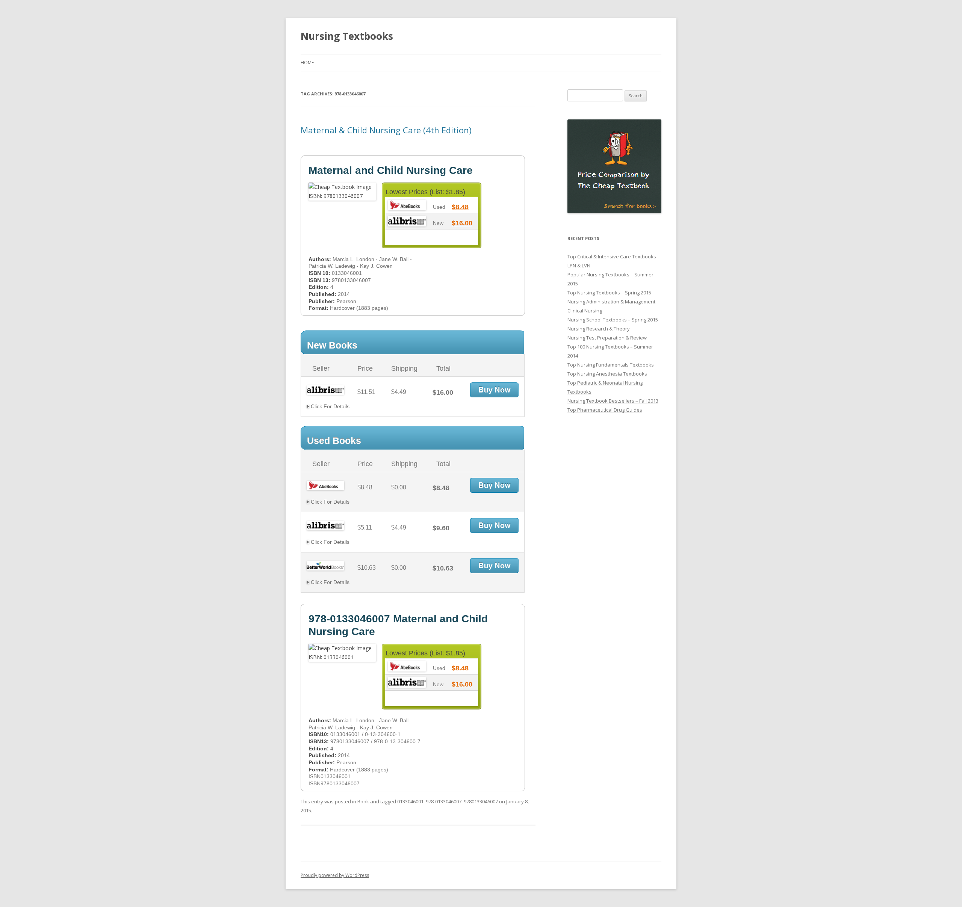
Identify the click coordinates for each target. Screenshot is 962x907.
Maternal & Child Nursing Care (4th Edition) (386, 130)
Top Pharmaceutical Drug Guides (604, 409)
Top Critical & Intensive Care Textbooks (611, 256)
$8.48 (460, 207)
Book (363, 801)
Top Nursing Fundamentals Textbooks (610, 364)
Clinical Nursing (584, 310)
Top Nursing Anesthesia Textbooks (607, 373)
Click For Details (329, 406)
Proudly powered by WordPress (335, 875)
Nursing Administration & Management (611, 301)
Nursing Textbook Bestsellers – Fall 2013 (612, 400)
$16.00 (462, 223)
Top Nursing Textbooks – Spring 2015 (609, 292)
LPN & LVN (578, 265)
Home (307, 62)
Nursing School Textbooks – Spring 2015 (612, 319)
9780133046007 (481, 801)
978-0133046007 (443, 801)
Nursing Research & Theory (598, 328)
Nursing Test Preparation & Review (607, 337)
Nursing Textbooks (347, 36)
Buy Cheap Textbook (494, 389)
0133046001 (410, 801)
